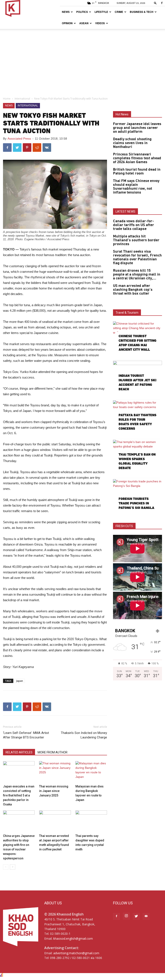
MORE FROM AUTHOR (52, 752)
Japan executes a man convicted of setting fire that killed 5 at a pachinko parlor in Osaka (18, 795)
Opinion (67, 23)
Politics (82, 12)
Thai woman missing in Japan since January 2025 (53, 791)
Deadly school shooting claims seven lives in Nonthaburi (132, 143)
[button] (155, 2)
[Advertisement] (82, 61)
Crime (119, 12)
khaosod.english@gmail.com (73, 938)
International (22, 98)
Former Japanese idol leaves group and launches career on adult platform (137, 128)
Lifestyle (101, 12)
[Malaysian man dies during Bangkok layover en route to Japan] (91, 772)
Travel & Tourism (127, 312)
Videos (100, 23)
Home (7, 98)
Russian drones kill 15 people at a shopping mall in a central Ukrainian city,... (136, 274)
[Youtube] (146, 916)
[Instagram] (126, 916)
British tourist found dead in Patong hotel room (136, 171)
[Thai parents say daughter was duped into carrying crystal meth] (91, 821)
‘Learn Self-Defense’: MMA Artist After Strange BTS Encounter (26, 735)
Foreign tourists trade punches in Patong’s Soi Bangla (136, 503)
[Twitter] (136, 916)
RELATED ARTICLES (19, 752)
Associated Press (19, 138)
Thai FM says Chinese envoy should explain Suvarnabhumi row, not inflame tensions (136, 186)
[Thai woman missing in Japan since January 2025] (55, 772)
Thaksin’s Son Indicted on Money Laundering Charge (84, 735)
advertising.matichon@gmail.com (76, 953)
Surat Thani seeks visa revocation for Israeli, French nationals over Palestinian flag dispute (137, 257)
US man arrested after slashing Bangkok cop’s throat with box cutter (133, 289)
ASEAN (84, 23)
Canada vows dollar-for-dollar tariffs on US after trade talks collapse (133, 225)
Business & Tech (141, 12)
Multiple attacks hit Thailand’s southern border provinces (136, 240)
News (66, 12)
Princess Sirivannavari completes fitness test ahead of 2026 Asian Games (137, 158)
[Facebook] (162, 3)
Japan (19, 680)
